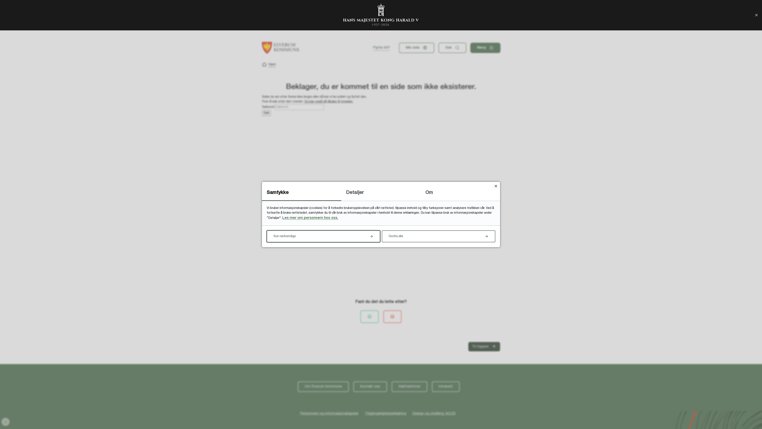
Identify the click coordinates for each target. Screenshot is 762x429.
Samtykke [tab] (278, 192)
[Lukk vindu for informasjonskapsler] (496, 186)
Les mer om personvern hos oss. (310, 217)
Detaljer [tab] (355, 192)
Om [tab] (429, 192)
